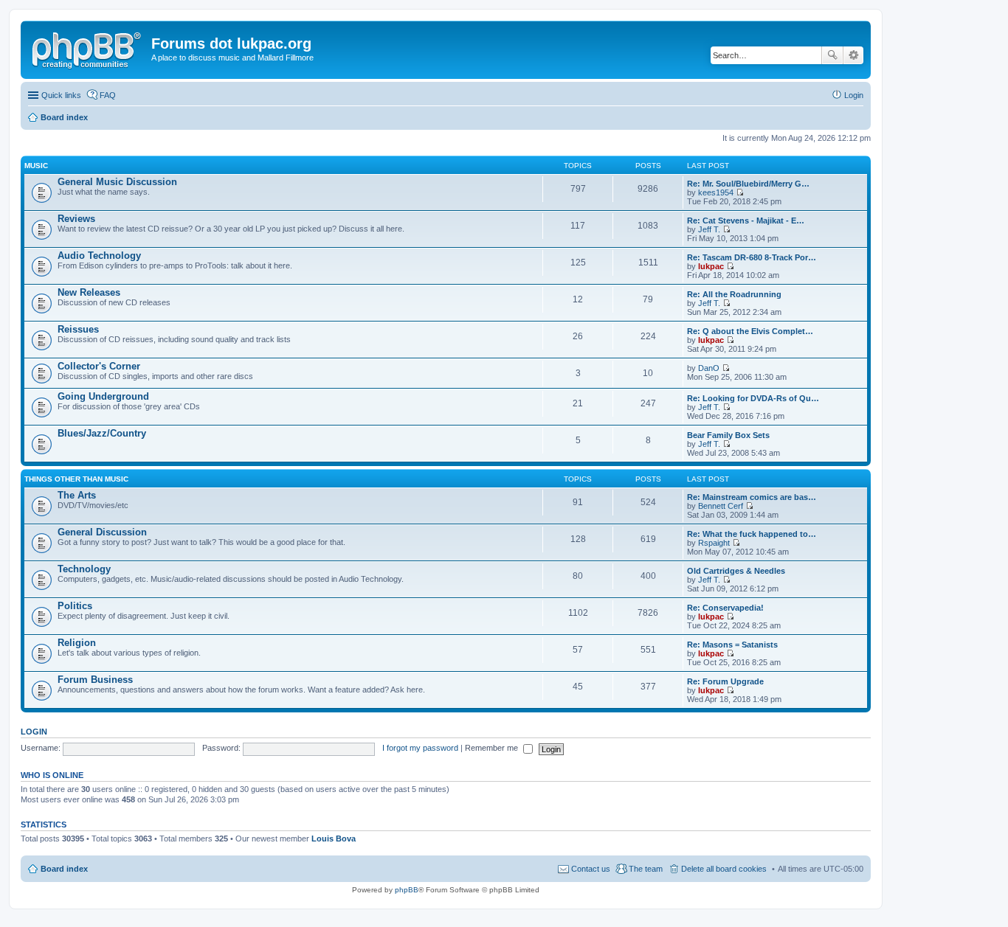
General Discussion (102, 532)
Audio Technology (99, 255)
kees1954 (715, 192)
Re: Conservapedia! (725, 607)
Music (36, 166)
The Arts (77, 495)
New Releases (89, 292)
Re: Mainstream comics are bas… (751, 497)
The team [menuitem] (646, 868)
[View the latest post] (740, 192)
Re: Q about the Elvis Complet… (750, 331)
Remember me (492, 747)
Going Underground (103, 396)
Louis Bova (333, 838)
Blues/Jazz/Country (102, 433)
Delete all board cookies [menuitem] (724, 868)
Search (832, 55)
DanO (708, 368)
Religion (77, 642)
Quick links (61, 95)
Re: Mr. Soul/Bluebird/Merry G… (748, 183)
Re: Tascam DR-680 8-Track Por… (751, 257)
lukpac (711, 266)
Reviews (76, 218)
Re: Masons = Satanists (732, 644)
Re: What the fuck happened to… (751, 534)
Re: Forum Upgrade (725, 681)
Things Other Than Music (76, 479)
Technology (84, 568)
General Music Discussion (117, 181)
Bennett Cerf (720, 505)
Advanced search (853, 55)
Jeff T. (709, 229)
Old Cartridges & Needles (736, 570)
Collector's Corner (99, 366)
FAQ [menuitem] (108, 95)
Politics (75, 605)
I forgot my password (420, 747)
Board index (64, 868)
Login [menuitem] (853, 95)
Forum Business (95, 679)
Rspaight (714, 542)
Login (34, 731)
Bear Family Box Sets (728, 435)
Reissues (78, 329)
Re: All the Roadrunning (734, 294)
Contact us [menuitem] (590, 868)
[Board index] (87, 48)
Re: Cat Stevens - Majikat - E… (745, 220)
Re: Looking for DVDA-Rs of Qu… (753, 398)
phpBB (406, 890)
